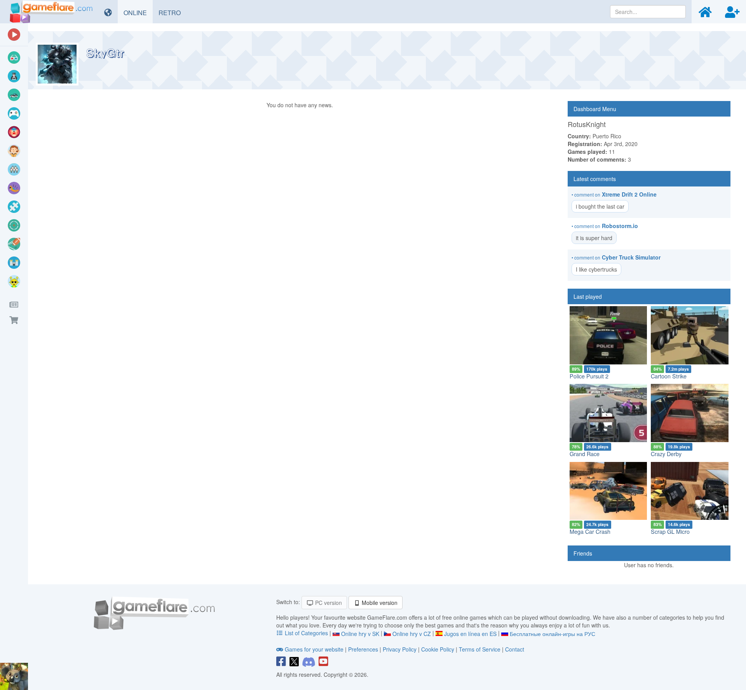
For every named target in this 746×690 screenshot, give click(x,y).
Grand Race (585, 454)
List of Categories (306, 633)
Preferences (364, 649)
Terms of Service (479, 649)
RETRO (172, 12)
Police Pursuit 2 (589, 376)
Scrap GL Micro (670, 531)
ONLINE (138, 12)
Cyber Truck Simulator (631, 257)
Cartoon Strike (669, 376)
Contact (514, 649)
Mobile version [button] (378, 602)
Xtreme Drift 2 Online (629, 194)
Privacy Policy (400, 649)
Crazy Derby (666, 454)
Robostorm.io (620, 226)
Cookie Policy (437, 649)
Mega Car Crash (590, 531)
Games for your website (314, 649)
